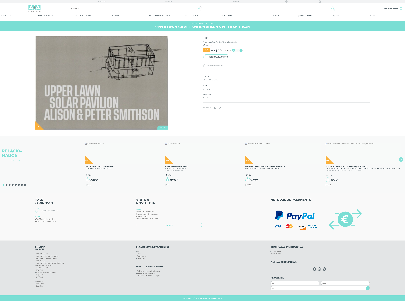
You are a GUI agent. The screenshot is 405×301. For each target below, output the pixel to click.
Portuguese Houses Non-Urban (99, 166)
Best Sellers (40, 284)
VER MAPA (169, 225)
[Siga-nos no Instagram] (319, 269)
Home (193, 23)
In (319, 1)
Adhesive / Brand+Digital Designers (213, 298)
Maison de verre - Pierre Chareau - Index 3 (265, 166)
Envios (139, 254)
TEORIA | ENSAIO (42, 268)
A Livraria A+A (102, 1)
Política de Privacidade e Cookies (148, 271)
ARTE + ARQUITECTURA (44, 265)
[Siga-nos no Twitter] (324, 269)
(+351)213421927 (49, 210)
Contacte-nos (169, 1)
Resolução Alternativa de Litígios (148, 276)
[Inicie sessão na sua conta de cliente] (333, 8)
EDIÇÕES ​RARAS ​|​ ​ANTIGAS (304, 16)
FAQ (138, 251)
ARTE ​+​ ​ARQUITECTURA (192, 16)
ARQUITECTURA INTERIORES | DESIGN (50, 263)
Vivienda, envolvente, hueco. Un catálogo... (346, 166)
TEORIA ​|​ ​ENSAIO (227, 16)
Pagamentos (141, 256)
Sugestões (39, 286)
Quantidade (227, 50)
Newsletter (236, 1)
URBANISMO (40, 261)
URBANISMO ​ (115, 16)
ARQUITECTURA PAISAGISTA (46, 259)
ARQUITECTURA (6, 16)
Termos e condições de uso (146, 273)
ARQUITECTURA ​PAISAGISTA (83, 16)
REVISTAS (276, 16)
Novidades (39, 281)
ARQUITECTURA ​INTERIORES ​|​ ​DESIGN (159, 16)
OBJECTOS (336, 16)
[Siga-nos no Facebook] (314, 269)
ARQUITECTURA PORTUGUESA (47, 256)
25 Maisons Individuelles (176, 166)
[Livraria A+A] (34, 8)
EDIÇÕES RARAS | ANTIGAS (46, 272)
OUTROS (372, 16)
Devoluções (141, 258)
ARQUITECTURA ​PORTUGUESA (47, 16)
